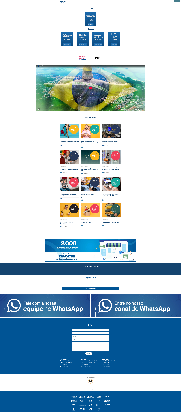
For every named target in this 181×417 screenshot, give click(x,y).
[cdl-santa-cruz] (90, 396)
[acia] (90, 409)
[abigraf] (107, 405)
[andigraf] (73, 396)
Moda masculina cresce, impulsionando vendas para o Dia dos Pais (90, 143)
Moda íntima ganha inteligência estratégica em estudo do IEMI (110, 168)
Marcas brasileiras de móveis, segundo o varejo (110, 142)
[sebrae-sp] (82, 400)
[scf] (73, 405)
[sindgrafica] (82, 405)
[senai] (107, 396)
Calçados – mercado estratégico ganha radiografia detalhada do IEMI (110, 196)
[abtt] (98, 409)
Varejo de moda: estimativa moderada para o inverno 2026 (110, 221)
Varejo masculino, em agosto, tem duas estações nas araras (69, 142)
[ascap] (82, 409)
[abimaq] (98, 405)
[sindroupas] (107, 400)
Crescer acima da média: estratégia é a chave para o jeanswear (88, 196)
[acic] (82, 396)
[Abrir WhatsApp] (178, 414)
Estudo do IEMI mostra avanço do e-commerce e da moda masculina (69, 222)
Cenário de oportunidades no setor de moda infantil (89, 221)
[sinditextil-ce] (98, 400)
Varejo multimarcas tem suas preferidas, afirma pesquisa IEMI (69, 168)
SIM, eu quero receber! (90, 288)
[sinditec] (73, 400)
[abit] (90, 405)
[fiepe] (98, 396)
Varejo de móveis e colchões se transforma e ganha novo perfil (68, 195)
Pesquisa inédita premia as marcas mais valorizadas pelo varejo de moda (90, 169)
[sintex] (90, 400)
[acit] (73, 409)
